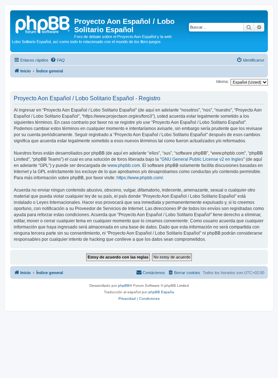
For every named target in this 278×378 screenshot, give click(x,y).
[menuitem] (57, 60)
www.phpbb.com (124, 165)
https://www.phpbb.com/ (140, 177)
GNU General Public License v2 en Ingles (202, 159)
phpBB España (161, 292)
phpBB (124, 285)
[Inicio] (43, 23)
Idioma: (222, 81)
